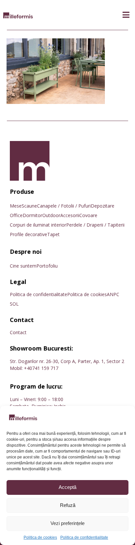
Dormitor (32, 215)
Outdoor (51, 215)
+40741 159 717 (41, 368)
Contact (18, 332)
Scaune (29, 206)
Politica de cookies (40, 537)
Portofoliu (47, 266)
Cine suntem (23, 266)
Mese (16, 206)
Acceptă (67, 487)
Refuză (67, 505)
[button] (126, 15)
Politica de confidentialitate (84, 537)
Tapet (53, 234)
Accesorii (69, 215)
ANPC (113, 294)
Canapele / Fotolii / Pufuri (64, 206)
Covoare (88, 215)
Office (16, 215)
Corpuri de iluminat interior (38, 225)
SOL (14, 304)
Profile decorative (28, 234)
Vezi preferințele (67, 523)
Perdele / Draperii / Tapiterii (95, 225)
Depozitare (102, 206)
